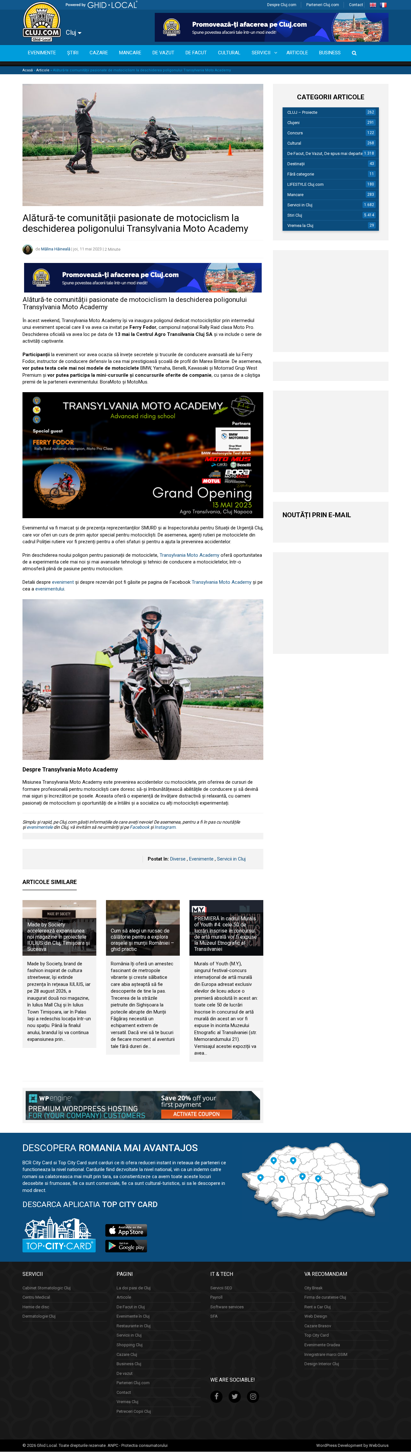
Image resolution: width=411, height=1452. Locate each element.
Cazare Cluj (127, 1354)
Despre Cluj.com (281, 5)
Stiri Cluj (294, 215)
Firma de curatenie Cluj (325, 1297)
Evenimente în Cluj (133, 1316)
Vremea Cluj (127, 1402)
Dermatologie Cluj (39, 1316)
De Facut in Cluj (131, 1306)
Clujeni (293, 122)
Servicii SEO (221, 1287)
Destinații (296, 163)
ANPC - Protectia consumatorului (138, 1445)
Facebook (139, 827)
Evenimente (201, 859)
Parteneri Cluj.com (322, 5)
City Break (313, 1287)
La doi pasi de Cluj (134, 1287)
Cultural (294, 143)
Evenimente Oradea (322, 1344)
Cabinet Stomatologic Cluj (46, 1287)
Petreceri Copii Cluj (134, 1411)
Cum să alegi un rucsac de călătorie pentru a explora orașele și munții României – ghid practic (142, 940)
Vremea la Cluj (300, 225)
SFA (214, 1316)
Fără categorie (300, 174)
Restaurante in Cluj (134, 1325)
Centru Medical (36, 1297)
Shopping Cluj (130, 1344)
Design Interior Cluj (321, 1363)
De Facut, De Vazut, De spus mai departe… (326, 153)
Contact (356, 5)
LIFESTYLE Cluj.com (305, 184)
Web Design (315, 1316)
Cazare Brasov (317, 1325)
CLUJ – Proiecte (302, 112)
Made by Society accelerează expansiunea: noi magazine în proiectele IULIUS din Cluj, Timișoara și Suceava (58, 937)
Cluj (72, 32)
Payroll (216, 1297)
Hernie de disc (35, 1306)
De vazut (125, 1373)
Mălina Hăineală (55, 249)
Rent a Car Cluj (317, 1306)
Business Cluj (129, 1363)
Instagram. (165, 827)
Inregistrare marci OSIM (325, 1354)
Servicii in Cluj (231, 859)
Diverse (178, 859)
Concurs (295, 133)
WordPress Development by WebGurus (352, 1445)
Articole (42, 70)
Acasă (27, 70)
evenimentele (40, 827)
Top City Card (316, 1335)
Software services (227, 1306)
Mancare (295, 194)
